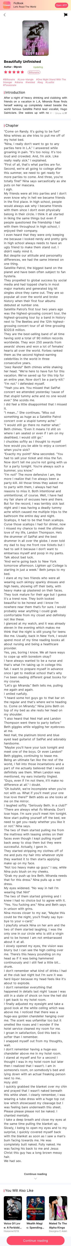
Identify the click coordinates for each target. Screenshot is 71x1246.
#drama (19, 82)
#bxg (40, 82)
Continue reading (35, 1240)
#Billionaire (9, 79)
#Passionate (9, 85)
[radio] (6, 72)
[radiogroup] (14, 72)
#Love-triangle (26, 79)
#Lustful (49, 82)
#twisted (31, 82)
